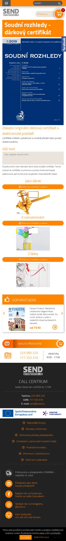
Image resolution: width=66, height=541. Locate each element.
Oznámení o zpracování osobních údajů (36, 441)
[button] (3, 313)
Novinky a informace (36, 429)
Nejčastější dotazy (36, 423)
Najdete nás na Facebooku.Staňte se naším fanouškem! (29, 494)
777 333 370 (29, 357)
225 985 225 (29, 352)
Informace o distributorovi (36, 453)
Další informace (41, 537)
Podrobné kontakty (36, 447)
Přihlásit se (42, 14)
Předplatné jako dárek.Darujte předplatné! (26, 484)
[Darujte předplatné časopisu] (33, 344)
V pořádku (25, 537)
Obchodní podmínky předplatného (36, 435)
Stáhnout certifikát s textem (34, 186)
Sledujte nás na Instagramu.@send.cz (29, 505)
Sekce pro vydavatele (36, 460)
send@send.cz (37, 403)
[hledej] (59, 3)
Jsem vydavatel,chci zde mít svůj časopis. (28, 515)
